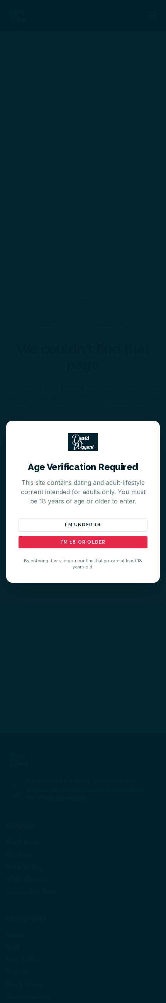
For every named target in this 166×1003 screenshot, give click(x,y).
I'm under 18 (83, 524)
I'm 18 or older (83, 542)
